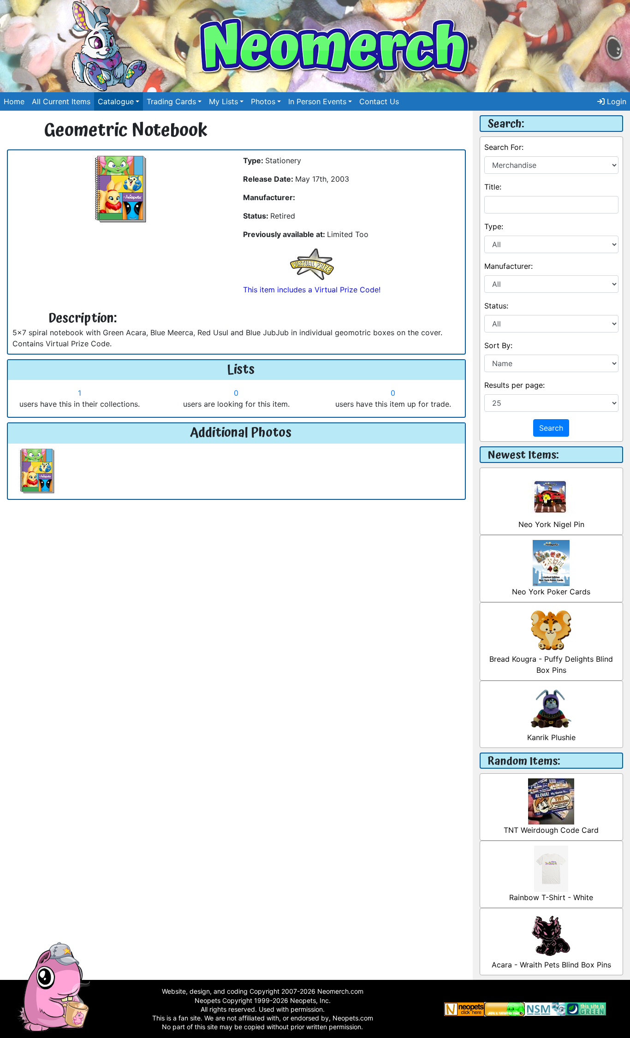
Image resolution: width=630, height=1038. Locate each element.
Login (615, 101)
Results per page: (514, 385)
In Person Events (317, 101)
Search (551, 428)
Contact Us (379, 101)
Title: (492, 186)
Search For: (503, 147)
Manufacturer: (508, 266)
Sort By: (498, 345)
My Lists (223, 101)
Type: (493, 226)
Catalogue (116, 101)
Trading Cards (171, 101)
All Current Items (61, 101)
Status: (496, 305)
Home (14, 101)
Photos (263, 101)
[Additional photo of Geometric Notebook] (37, 470)
